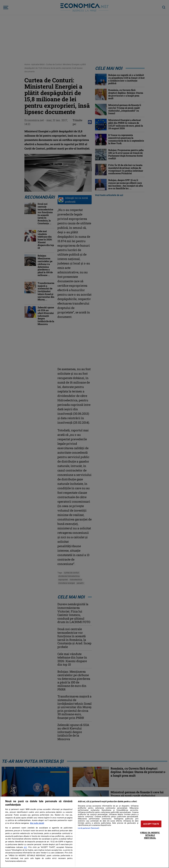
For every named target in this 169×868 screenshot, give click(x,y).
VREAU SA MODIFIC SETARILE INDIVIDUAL (150, 835)
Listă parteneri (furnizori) (88, 828)
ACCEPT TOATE (151, 824)
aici (25, 847)
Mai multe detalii (37, 823)
